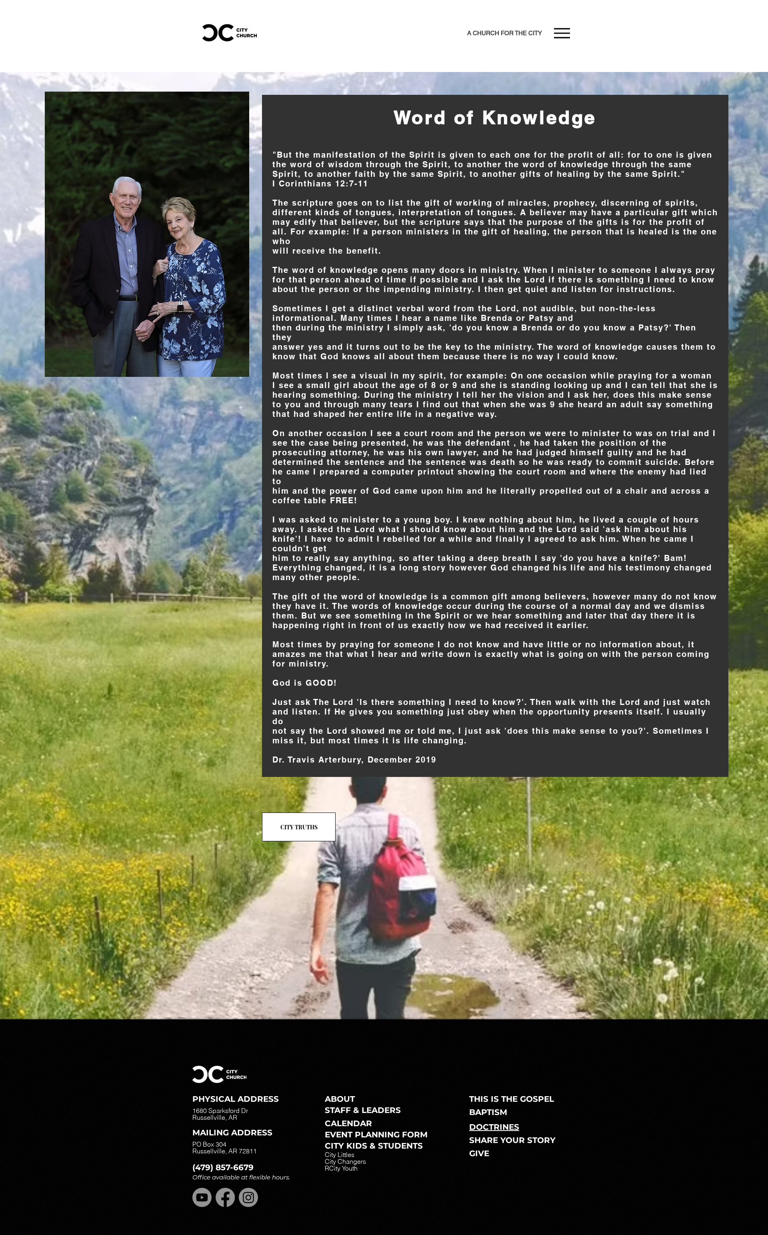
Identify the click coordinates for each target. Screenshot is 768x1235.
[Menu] (562, 33)
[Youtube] (202, 1197)
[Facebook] (225, 1197)
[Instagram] (248, 1197)
